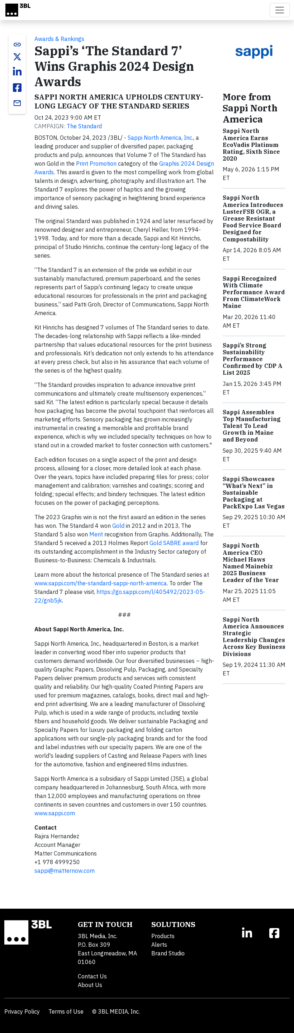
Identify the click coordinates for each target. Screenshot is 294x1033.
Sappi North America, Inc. (160, 137)
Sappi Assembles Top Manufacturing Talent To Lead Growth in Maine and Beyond (252, 426)
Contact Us (92, 976)
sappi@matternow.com (64, 870)
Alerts (159, 944)
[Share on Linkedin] (17, 72)
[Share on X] (17, 57)
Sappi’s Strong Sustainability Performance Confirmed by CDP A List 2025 (253, 359)
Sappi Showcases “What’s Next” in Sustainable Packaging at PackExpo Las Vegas (254, 492)
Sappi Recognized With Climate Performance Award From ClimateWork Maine (254, 292)
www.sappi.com (54, 813)
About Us (90, 984)
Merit (96, 534)
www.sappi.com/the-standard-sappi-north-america (100, 583)
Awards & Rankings (59, 38)
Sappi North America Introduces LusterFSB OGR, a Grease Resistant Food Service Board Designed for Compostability (253, 218)
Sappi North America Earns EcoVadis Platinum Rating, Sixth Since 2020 (251, 144)
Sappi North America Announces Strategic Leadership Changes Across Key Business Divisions (254, 637)
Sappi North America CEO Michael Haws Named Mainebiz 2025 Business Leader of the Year (251, 563)
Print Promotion (96, 163)
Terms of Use (66, 1011)
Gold (118, 525)
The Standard (84, 126)
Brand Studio (168, 953)
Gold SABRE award (174, 543)
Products (163, 936)
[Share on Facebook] (17, 87)
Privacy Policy (22, 1011)
